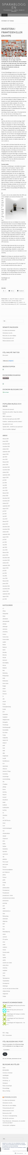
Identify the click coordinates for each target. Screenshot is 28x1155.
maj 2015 (5, 575)
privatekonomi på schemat (9, 898)
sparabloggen (6, 1075)
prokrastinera (5, 900)
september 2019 (6, 451)
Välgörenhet (5, 993)
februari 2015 (5, 580)
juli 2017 (4, 511)
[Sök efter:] (25, 15)
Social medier (8, 304)
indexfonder (5, 766)
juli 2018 (4, 480)
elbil (11, 298)
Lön (3, 817)
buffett (4, 688)
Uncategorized (4, 302)
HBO (4, 753)
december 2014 (6, 586)
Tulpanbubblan (6, 980)
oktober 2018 (5, 472)
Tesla (20, 300)
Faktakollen (5, 714)
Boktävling (5, 673)
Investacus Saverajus (7, 1072)
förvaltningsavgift (6, 727)
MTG (4, 841)
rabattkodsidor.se (6, 911)
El (3, 696)
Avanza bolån (6, 639)
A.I (8, 298)
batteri (4, 649)
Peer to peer (5, 861)
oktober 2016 (5, 531)
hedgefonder (5, 755)
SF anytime (5, 939)
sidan (4, 113)
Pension (4, 867)
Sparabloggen (10, 1005)
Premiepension (6, 890)
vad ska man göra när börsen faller (10, 988)
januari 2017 (5, 524)
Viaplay (4, 996)
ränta (4, 913)
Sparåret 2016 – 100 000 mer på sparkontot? (13, 426)
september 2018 (6, 474)
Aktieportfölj (5, 613)
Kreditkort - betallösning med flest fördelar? (12, 421)
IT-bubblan (5, 784)
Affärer (4, 611)
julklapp (4, 786)
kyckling (4, 810)
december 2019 (6, 443)
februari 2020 (5, 438)
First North (5, 732)
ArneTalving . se (6, 1080)
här (4, 141)
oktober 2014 (5, 591)
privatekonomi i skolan (8, 895)
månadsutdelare (6, 833)
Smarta (4, 949)
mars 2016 (5, 549)
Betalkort (5, 667)
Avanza (4, 634)
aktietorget (5, 626)
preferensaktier (6, 887)
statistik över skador (7, 962)
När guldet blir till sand (8, 424)
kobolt (6, 300)
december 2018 (6, 467)
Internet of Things (7, 771)
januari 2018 (5, 495)
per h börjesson (6, 872)
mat (3, 830)
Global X (17, 298)
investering (5, 773)
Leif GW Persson (6, 820)
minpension (5, 838)
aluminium (5, 629)
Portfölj (4, 882)
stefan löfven (5, 965)
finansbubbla (5, 730)
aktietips (4, 624)
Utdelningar (5, 986)
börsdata (5, 652)
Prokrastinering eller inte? (8, 338)
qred (4, 905)
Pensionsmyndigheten (8, 869)
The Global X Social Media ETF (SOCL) (14, 187)
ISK (3, 781)
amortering (5, 631)
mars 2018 (5, 490)
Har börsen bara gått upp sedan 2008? (11, 419)
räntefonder (5, 918)
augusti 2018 (5, 477)
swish (4, 973)
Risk (4, 929)
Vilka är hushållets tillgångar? (9, 429)
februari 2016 (5, 552)
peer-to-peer (5, 864)
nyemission (5, 854)
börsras (4, 665)
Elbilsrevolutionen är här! (8, 340)
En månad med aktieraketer (9, 330)
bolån (4, 678)
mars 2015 (5, 578)
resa (4, 926)
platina (4, 874)
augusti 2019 (5, 454)
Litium (18, 72)
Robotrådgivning (6, 931)
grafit (4, 745)
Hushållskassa (6, 761)
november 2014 (6, 588)
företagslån (5, 722)
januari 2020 (5, 441)
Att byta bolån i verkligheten (9, 1125)
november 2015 (6, 560)
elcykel (4, 701)
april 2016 (5, 547)
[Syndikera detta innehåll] (3, 1097)
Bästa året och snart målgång (9, 335)
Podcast (4, 877)
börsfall (4, 657)
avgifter (4, 642)
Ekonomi (5, 693)
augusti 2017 (5, 508)
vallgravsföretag (6, 991)
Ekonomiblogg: (6, 1088)
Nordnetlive (5, 848)
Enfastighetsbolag (7, 706)
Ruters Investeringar (7, 1085)
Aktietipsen (5, 1083)
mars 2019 (5, 459)
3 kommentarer (23, 304)
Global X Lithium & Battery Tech (16, 99)
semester (5, 936)
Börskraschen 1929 (7, 1113)
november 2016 (6, 529)
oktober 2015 (5, 562)
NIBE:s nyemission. (7, 416)
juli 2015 (4, 570)
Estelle (4, 709)
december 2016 (6, 526)
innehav (13, 160)
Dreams (4, 691)
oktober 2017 (5, 503)
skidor (4, 944)
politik (4, 880)
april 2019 (5, 456)
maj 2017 (5, 516)
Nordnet (4, 846)
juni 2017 (5, 513)
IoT (24, 302)
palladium (5, 859)
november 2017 (6, 500)
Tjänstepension (6, 978)
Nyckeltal (5, 851)
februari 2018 (5, 493)
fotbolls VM (5, 740)
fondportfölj (5, 737)
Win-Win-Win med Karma (8, 1118)
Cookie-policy (7, 1148)
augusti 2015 (5, 568)
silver (4, 942)
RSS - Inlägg (5, 1032)
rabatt (4, 908)
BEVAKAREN (6, 1070)
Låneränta (5, 815)
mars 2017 (5, 518)
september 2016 (6, 534)
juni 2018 (5, 482)
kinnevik (4, 797)
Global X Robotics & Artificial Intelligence (11, 232)
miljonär (4, 836)
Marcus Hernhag (6, 1090)
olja (3, 856)
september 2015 (6, 565)
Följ (5, 1054)
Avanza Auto (5, 636)
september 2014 (6, 593)
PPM (4, 885)
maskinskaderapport (7, 828)
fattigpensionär (6, 719)
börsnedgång (5, 662)
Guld (4, 748)
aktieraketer (5, 618)
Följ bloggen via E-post (13, 1041)
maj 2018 (5, 485)
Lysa (4, 825)
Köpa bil (4, 794)
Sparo (4, 1067)
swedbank (5, 970)
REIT (4, 923)
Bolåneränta (5, 680)
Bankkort (5, 647)
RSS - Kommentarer (7, 1035)
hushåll (4, 758)
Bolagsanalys (6, 675)
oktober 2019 (5, 449)
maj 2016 (5, 544)
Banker (4, 644)
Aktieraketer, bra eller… (8, 333)
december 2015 (6, 557)
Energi (4, 704)
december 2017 (6, 498)
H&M (4, 750)
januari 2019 (5, 464)
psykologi (5, 903)
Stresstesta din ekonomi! (8, 409)
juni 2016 (5, 542)
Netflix (4, 843)
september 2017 (6, 506)
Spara (4, 955)
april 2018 (5, 487)
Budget (4, 686)
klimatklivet (5, 799)
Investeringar (5, 776)
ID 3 (4, 763)
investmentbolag (6, 779)
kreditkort (5, 805)
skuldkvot (5, 947)
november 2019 (6, 446)
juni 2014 (5, 599)
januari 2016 (5, 555)
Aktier (4, 616)
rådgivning (5, 921)
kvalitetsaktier (6, 807)
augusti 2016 (5, 537)
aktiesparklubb (6, 621)
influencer (5, 768)
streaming (5, 967)
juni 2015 (5, 573)
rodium (4, 934)
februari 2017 (5, 521)
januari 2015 (5, 583)
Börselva (5, 655)
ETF (13, 298)
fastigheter (5, 717)
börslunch (5, 660)
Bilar (4, 670)
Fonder (4, 735)
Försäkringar (5, 724)
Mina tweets (5, 355)
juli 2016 (4, 539)
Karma (4, 789)
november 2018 (6, 469)
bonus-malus (5, 683)
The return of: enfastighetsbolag (10, 1115)
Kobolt (23, 72)
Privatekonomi (6, 892)
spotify (4, 960)
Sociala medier (15, 300)
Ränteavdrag (5, 916)
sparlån (4, 957)
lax (3, 812)
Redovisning (5, 1078)
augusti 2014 (5, 596)
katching (4, 792)
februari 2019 (5, 462)
